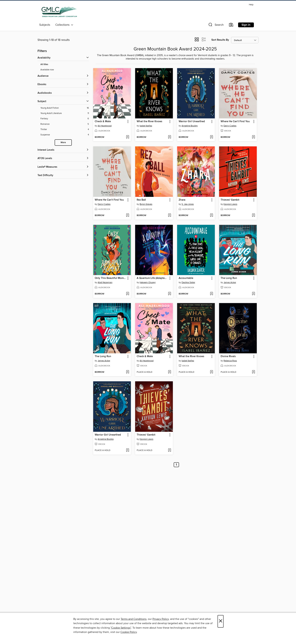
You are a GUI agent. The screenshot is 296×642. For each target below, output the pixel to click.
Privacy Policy (160, 619)
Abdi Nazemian (105, 282)
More (63, 142)
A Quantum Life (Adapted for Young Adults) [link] (152, 278)
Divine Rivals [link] (228, 356)
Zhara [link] (182, 199)
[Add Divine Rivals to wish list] (253, 372)
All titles (44, 64)
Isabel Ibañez (146, 125)
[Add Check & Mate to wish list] (127, 137)
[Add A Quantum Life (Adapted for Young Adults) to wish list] (169, 294)
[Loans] (231, 25)
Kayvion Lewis (230, 204)
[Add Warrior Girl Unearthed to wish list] (211, 137)
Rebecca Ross (230, 360)
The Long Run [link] (229, 278)
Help (251, 4)
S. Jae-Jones (188, 204)
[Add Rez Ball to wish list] (169, 215)
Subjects (44, 25)
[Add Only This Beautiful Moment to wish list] (127, 294)
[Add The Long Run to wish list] (253, 294)
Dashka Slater (188, 282)
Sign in (246, 25)
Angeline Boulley (190, 125)
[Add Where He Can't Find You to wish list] (253, 137)
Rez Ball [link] (141, 199)
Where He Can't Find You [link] (235, 121)
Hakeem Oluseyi (148, 282)
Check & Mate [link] (103, 121)
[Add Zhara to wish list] (211, 215)
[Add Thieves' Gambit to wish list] (253, 215)
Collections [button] (63, 25)
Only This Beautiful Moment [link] (110, 278)
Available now (47, 69)
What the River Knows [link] (149, 121)
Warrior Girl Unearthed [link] (192, 121)
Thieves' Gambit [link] (230, 199)
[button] (215, 25)
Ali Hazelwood (105, 125)
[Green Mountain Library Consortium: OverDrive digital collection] (59, 12)
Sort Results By (220, 40)
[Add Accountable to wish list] (211, 294)
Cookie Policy (128, 632)
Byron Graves (146, 204)
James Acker (230, 282)
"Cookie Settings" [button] (120, 627)
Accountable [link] (186, 278)
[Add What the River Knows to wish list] (169, 137)
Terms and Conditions (133, 619)
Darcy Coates (230, 125)
